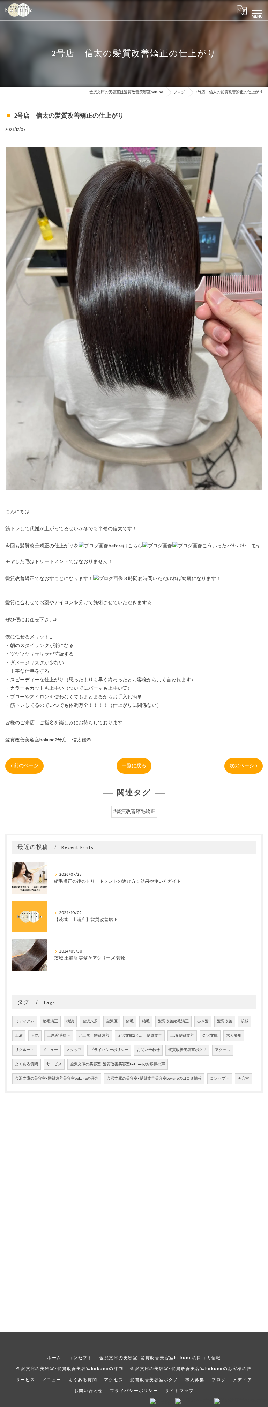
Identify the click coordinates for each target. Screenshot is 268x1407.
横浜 (70, 1021)
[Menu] (257, 10)
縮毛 (146, 1021)
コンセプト (219, 1078)
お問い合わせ (148, 1050)
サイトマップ (179, 1390)
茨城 (244, 1021)
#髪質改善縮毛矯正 (134, 811)
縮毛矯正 (50, 1021)
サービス (54, 1064)
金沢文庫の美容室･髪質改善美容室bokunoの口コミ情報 (154, 1078)
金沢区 (112, 1021)
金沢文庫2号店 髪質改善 (140, 1035)
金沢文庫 (210, 1035)
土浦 (19, 1035)
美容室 (243, 1078)
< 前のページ (24, 766)
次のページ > (244, 766)
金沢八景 (90, 1021)
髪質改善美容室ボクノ (187, 1050)
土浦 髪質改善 (182, 1035)
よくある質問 (26, 1064)
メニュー (50, 1050)
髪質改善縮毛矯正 (173, 1021)
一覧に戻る (134, 766)
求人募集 (233, 1035)
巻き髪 (203, 1021)
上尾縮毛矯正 (58, 1035)
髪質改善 (224, 1021)
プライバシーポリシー (109, 1050)
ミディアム (24, 1021)
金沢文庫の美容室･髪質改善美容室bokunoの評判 (56, 1078)
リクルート (24, 1050)
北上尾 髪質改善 (94, 1035)
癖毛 (130, 1021)
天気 (35, 1035)
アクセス (222, 1050)
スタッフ (74, 1050)
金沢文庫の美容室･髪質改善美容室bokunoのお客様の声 (117, 1064)
